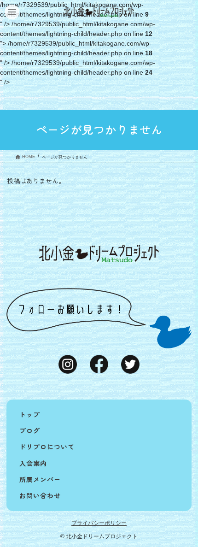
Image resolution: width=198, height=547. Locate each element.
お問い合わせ (40, 495)
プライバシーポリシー (99, 523)
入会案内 (33, 463)
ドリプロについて (47, 446)
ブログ (29, 430)
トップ (29, 414)
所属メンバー (40, 479)
